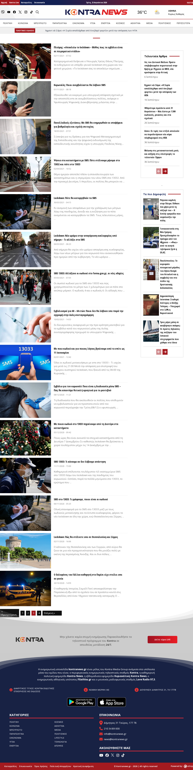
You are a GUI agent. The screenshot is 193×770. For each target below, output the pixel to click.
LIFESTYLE (59, 737)
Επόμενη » (49, 613)
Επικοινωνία (39, 2)
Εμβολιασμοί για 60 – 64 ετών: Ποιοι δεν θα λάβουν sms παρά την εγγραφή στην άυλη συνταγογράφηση (88, 313)
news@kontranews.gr (116, 739)
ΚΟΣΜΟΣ (120, 23)
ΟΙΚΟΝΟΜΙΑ (78, 23)
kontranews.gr (77, 669)
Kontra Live (14, 2)
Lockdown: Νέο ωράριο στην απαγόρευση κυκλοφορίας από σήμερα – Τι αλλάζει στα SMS (85, 237)
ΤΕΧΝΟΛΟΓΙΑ (60, 741)
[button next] (165, 171)
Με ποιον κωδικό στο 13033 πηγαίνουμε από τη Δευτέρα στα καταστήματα (86, 426)
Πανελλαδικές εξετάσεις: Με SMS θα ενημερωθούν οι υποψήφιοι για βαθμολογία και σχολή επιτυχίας (88, 124)
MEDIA (149, 23)
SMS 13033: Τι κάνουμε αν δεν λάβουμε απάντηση (80, 461)
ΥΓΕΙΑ (92, 23)
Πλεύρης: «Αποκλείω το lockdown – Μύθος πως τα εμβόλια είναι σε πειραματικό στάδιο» (88, 49)
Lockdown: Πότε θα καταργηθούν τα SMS (75, 198)
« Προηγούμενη (9, 613)
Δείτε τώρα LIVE (162, 639)
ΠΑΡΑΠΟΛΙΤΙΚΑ (59, 23)
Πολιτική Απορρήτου (60, 766)
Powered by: (180, 766)
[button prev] (158, 171)
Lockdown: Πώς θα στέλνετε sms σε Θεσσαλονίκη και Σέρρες (86, 537)
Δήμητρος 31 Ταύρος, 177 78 (120, 722)
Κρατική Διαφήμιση (83, 766)
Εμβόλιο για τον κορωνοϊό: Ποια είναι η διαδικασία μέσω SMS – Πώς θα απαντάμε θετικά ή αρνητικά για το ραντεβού (87, 388)
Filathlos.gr (84, 679)
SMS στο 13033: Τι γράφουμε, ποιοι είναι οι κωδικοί (81, 499)
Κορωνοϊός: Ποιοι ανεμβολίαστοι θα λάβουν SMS (80, 85)
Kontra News (75, 676)
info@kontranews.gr (115, 733)
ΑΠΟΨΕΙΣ (58, 745)
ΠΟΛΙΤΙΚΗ (7, 23)
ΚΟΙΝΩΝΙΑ (23, 23)
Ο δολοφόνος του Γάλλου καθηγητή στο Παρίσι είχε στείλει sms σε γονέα (88, 576)
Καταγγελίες (26, 2)
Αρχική (4, 2)
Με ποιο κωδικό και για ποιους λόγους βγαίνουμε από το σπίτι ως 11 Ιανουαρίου (89, 350)
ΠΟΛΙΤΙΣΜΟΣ (164, 23)
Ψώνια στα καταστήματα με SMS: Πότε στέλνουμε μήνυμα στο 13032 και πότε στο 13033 (87, 162)
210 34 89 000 (112, 728)
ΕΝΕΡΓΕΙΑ (105, 23)
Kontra (134, 672)
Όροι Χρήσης (41, 766)
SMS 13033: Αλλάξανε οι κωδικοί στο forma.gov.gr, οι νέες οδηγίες (89, 273)
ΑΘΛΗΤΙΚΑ (135, 23)
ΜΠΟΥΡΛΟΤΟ (40, 23)
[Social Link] (3, 12)
